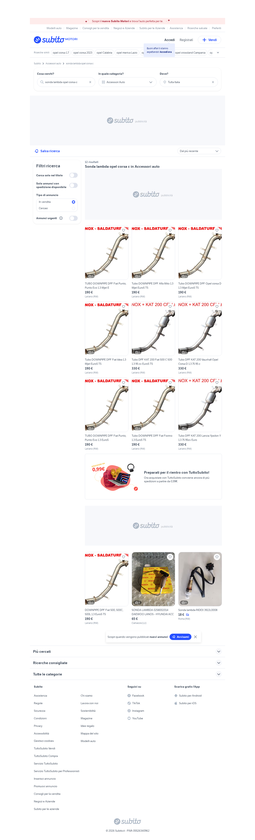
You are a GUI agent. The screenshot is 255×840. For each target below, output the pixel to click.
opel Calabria (104, 52)
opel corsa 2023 (82, 52)
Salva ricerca (50, 151)
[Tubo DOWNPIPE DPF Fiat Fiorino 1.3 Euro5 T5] (153, 414)
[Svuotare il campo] (90, 82)
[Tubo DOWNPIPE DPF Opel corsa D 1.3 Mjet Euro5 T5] (200, 261)
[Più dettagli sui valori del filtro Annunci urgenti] (61, 218)
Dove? (164, 73)
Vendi (212, 40)
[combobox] (66, 82)
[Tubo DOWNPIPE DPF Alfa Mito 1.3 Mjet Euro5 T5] (153, 261)
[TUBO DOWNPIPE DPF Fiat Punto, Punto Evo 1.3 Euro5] (106, 414)
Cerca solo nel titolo (49, 175)
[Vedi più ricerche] (218, 52)
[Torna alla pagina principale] (57, 39)
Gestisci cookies (44, 741)
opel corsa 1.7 (61, 52)
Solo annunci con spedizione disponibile (51, 185)
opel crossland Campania (190, 52)
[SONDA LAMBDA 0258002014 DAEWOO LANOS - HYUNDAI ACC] (153, 588)
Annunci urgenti (46, 218)
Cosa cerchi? (45, 73)
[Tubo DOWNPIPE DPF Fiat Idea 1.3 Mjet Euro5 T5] (106, 338)
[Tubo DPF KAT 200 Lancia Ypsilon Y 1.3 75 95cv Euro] (200, 414)
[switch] (73, 175)
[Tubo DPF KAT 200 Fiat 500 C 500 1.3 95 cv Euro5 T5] (153, 338)
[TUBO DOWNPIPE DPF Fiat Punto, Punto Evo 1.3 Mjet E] (106, 261)
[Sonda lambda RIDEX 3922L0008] (200, 588)
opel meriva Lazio (127, 52)
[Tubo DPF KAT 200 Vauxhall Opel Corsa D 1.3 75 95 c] (200, 338)
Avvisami (183, 637)
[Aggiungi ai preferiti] (123, 230)
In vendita (45, 202)
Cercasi (43, 208)
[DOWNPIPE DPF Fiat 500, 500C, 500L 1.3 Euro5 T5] (106, 588)
